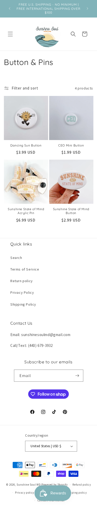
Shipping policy (76, 492)
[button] (10, 34)
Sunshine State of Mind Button (71, 211)
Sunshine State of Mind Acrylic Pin (26, 211)
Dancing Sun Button (26, 145)
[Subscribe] (77, 376)
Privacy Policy (22, 292)
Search (16, 257)
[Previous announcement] (9, 8)
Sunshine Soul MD (29, 484)
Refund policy (81, 484)
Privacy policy (24, 492)
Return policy (21, 281)
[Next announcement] (87, 8)
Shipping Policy (23, 304)
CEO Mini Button (71, 145)
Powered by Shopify (54, 484)
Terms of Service (24, 269)
